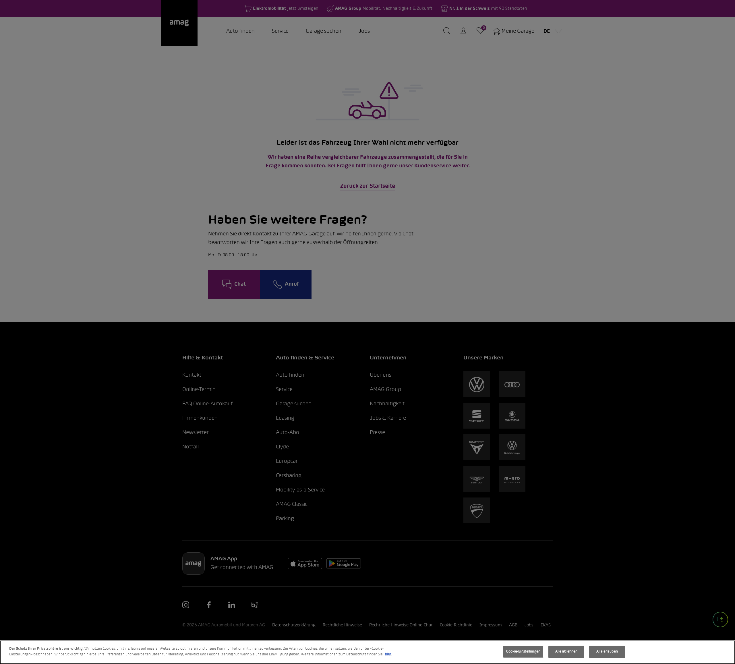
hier (388, 654)
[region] (367, 652)
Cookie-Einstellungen (523, 651)
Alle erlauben (607, 651)
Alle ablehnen (566, 651)
